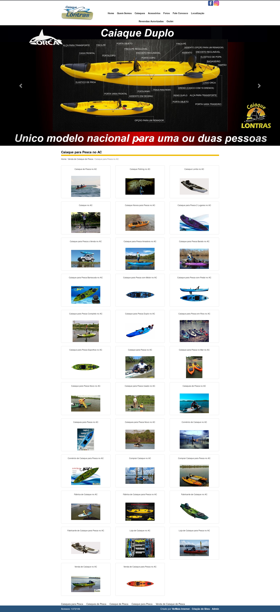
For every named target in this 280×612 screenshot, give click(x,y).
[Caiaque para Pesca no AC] (140, 366)
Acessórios (154, 13)
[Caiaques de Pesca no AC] (194, 403)
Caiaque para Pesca (142, 604)
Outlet (170, 21)
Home (111, 13)
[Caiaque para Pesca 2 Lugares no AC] (194, 222)
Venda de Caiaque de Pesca (80, 159)
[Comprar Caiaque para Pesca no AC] (194, 475)
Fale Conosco (180, 13)
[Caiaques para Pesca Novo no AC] (140, 439)
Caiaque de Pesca (119, 604)
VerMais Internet (181, 608)
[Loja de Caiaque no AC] (140, 547)
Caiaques (140, 13)
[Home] (77, 12)
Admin (215, 608)
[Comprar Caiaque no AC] (140, 475)
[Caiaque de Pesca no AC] (85, 186)
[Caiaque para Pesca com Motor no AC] (140, 294)
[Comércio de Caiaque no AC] (194, 439)
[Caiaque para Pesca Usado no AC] (140, 403)
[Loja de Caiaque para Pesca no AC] (194, 547)
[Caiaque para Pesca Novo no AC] (85, 403)
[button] (21, 85)
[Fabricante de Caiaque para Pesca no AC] (85, 547)
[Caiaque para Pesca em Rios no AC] (194, 330)
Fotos (166, 13)
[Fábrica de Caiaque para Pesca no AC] (140, 511)
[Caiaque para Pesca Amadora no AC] (140, 258)
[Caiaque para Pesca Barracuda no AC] (85, 294)
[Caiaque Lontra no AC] (194, 186)
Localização (197, 13)
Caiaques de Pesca (96, 604)
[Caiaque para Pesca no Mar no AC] (194, 366)
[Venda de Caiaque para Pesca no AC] (140, 583)
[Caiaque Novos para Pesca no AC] (140, 222)
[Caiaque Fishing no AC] (140, 186)
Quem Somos (124, 13)
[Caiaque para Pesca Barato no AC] (194, 258)
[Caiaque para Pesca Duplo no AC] (140, 330)
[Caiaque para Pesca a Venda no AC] (85, 258)
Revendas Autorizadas (151, 21)
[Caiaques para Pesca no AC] (85, 439)
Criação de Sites (201, 608)
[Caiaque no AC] (85, 222)
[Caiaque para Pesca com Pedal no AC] (194, 294)
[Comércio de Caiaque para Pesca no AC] (85, 475)
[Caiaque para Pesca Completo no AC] (85, 330)
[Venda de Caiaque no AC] (85, 583)
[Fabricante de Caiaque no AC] (194, 511)
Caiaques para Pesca (72, 604)
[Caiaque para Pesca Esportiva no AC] (85, 366)
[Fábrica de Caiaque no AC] (85, 511)
